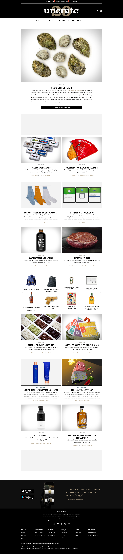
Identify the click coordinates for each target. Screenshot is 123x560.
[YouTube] (58, 524)
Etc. (22, 538)
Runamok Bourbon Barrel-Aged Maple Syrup (82, 436)
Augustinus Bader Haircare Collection (41, 390)
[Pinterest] (69, 524)
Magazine (46, 25)
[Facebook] (61, 524)
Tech (58, 20)
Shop (39, 25)
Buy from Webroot (82, 223)
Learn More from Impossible (86, 266)
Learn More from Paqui (86, 175)
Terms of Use (92, 531)
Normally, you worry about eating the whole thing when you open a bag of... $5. (82, 171)
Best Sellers (39, 532)
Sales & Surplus (40, 535)
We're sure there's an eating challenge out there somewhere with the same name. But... (82, 261)
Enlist (83, 25)
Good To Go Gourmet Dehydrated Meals (82, 345)
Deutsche (64, 534)
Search (97, 10)
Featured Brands (40, 534)
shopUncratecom (62, 1)
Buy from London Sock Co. (41, 223)
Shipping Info (52, 535)
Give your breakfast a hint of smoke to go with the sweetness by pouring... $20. (82, 441)
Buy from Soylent (45, 443)
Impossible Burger (82, 258)
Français (64, 532)
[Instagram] (65, 524)
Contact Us (51, 532)
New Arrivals (39, 531)
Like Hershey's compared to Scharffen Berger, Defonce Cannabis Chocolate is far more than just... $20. (41, 348)
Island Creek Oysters (61, 87)
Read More (34, 175)
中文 (63, 537)
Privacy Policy (92, 532)
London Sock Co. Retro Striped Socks (41, 212)
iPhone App (54, 25)
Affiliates (78, 534)
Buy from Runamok (86, 445)
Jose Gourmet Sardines (41, 167)
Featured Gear (41, 210)
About (77, 531)
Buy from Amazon (45, 175)
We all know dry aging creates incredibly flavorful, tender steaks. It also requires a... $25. (41, 261)
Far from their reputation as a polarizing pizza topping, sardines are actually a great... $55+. (41, 171)
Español (64, 531)
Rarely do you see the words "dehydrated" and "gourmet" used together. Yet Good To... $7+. (82, 348)
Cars (51, 20)
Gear (38, 20)
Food (63, 84)
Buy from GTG (86, 353)
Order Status (52, 531)
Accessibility (92, 534)
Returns (50, 534)
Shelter (65, 20)
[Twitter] (54, 524)
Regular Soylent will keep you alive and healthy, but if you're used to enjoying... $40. (41, 439)
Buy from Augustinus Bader (41, 400)
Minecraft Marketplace (82, 390)
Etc (85, 20)
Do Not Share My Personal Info (93, 536)
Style (45, 20)
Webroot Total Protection (82, 212)
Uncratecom (50, 1)
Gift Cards (38, 537)
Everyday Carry (74, 25)
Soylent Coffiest (41, 435)
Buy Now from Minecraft (82, 400)
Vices (73, 20)
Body (79, 20)
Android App (63, 25)
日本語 (63, 535)
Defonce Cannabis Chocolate (41, 345)
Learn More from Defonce (45, 353)
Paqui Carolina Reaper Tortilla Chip (82, 167)
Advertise (78, 532)
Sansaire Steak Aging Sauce (41, 258)
